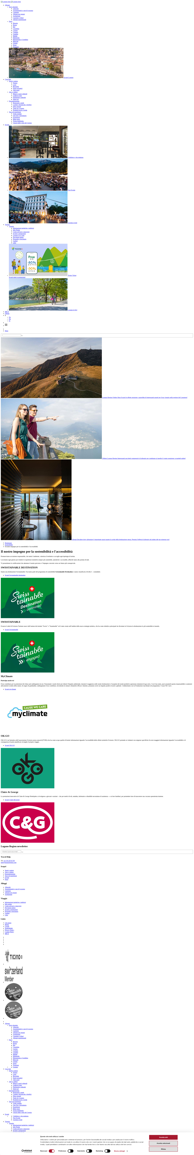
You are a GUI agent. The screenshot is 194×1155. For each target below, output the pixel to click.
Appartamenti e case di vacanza (23, 10)
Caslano (15, 32)
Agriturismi (16, 16)
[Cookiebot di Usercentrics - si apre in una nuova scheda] (27, 1151)
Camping (16, 12)
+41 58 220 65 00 (9, 861)
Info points (8, 904)
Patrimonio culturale (19, 97)
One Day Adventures (19, 116)
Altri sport (16, 90)
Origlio (15, 43)
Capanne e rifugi (18, 18)
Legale (7, 926)
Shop (6, 331)
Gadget (15, 241)
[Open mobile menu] (6, 325)
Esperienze (16, 117)
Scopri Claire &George (12, 800)
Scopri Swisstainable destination (15, 575)
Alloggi (7, 5)
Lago (14, 85)
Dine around (17, 106)
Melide (15, 36)
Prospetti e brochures (19, 239)
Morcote (15, 41)
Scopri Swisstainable (11, 629)
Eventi (7, 125)
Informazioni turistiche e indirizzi (23, 228)
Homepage (8, 543)
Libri (14, 243)
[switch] (70, 1151)
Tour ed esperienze (15, 112)
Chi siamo (8, 923)
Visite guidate (17, 114)
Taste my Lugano (18, 108)
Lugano (15, 1067)
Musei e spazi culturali (20, 94)
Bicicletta (16, 86)
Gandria (15, 34)
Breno (15, 25)
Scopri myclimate (10, 689)
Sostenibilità (9, 545)
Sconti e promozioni (19, 234)
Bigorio (15, 23)
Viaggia (7, 224)
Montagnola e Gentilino (20, 39)
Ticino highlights (18, 121)
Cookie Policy (9, 932)
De (10, 319)
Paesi (10, 21)
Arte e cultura (13, 92)
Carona (15, 30)
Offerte (7, 313)
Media (7, 925)
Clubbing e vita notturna (20, 1116)
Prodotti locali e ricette (20, 110)
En (10, 317)
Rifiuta (163, 1149)
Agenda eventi (17, 1120)
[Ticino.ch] (14, 964)
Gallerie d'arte (17, 96)
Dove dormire (13, 7)
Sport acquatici (17, 88)
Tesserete (16, 47)
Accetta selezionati (163, 1143)
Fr (9, 321)
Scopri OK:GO (10, 745)
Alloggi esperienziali (19, 19)
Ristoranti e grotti (18, 103)
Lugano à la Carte (18, 235)
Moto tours (16, 119)
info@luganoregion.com (8, 862)
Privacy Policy (9, 930)
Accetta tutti (163, 1137)
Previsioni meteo (18, 237)
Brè (14, 27)
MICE (7, 312)
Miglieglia (16, 38)
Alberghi (16, 9)
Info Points (16, 230)
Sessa (14, 45)
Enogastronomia (14, 101)
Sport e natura (13, 81)
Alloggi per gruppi (19, 14)
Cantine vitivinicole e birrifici (22, 105)
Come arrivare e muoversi (21, 232)
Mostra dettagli (119, 1151)
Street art (16, 99)
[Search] (22, 335)
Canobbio (16, 29)
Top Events (16, 1118)
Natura (15, 83)
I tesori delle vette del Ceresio (22, 123)
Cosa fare (8, 79)
